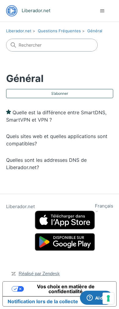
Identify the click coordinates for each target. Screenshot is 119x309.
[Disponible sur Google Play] (65, 242)
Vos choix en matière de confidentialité (66, 288)
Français (104, 206)
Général (94, 30)
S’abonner (59, 93)
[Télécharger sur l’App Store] (65, 220)
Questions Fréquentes (59, 30)
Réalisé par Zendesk (39, 273)
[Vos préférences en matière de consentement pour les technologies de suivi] (108, 298)
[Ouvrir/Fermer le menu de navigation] (102, 11)
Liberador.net (18, 30)
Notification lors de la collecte (43, 301)
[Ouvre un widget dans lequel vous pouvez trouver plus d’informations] (96, 298)
